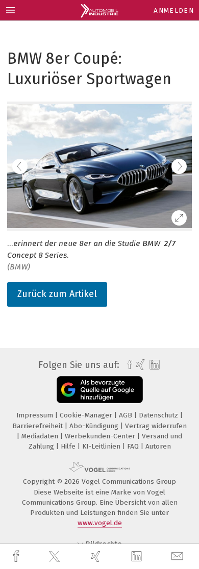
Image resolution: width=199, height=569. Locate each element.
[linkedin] (137, 556)
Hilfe (69, 446)
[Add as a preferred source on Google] (100, 389)
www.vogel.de (100, 522)
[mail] (178, 556)
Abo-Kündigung (94, 426)
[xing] (97, 556)
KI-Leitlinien (102, 446)
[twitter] (55, 557)
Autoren (158, 446)
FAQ (134, 446)
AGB (126, 415)
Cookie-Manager (87, 415)
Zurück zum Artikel (57, 294)
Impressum (35, 415)
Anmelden (174, 10)
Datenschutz (159, 415)
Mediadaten (40, 436)
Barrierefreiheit (38, 426)
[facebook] (17, 556)
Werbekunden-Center (101, 436)
